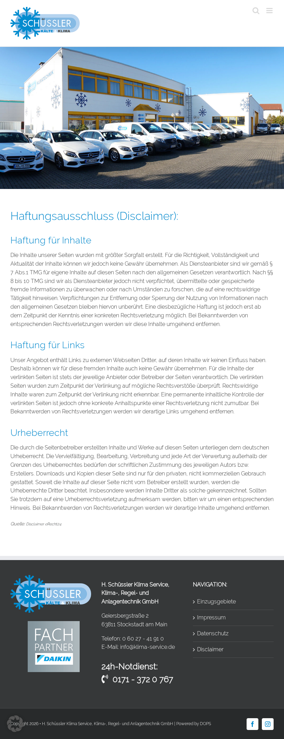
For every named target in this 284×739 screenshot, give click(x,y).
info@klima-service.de (147, 647)
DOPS (205, 723)
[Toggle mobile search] (255, 10)
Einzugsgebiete (216, 601)
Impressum (211, 617)
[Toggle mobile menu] (270, 10)
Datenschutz (213, 633)
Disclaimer (210, 649)
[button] (15, 723)
